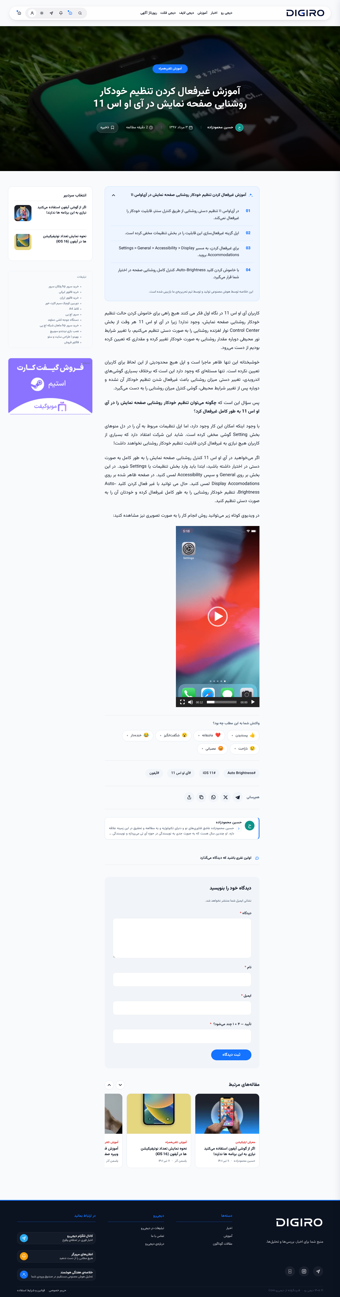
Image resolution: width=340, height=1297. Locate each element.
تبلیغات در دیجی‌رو (152, 1228)
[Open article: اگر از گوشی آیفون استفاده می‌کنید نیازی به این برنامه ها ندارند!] (22, 213)
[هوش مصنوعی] (70, 13)
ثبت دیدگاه (231, 1055)
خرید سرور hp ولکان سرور (64, 287)
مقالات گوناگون (222, 1243)
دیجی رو (226, 13)
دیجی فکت (168, 13)
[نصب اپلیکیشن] (290, 1271)
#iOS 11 (209, 773)
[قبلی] (120, 1084)
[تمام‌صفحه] (182, 702)
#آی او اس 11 (181, 773)
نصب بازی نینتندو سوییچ (64, 331)
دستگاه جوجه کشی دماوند (63, 320)
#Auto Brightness (241, 773)
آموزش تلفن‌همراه (170, 68)
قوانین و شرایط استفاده (31, 1290)
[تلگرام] (318, 1271)
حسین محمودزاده (220, 127)
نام (248, 967)
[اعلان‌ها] (61, 13)
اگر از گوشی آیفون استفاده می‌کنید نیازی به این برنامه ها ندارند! (61, 210)
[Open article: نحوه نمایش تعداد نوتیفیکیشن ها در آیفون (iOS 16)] (22, 242)
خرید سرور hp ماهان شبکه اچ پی (59, 325)
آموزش (202, 13)
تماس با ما (157, 1236)
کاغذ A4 (74, 309)
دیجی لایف (186, 13)
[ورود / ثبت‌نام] (32, 13)
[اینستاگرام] (304, 1271)
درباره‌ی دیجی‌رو (154, 1243)
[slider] (222, 702)
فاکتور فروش (71, 342)
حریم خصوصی (57, 1290)
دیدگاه (245, 913)
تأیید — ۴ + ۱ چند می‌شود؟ (230, 1024)
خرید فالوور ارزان (69, 298)
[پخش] (252, 702)
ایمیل (246, 996)
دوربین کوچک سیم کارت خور (62, 303)
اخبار (214, 13)
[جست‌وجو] (80, 13)
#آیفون (154, 773)
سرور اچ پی (72, 314)
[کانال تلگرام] (51, 13)
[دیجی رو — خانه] (305, 13)
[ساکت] (190, 702)
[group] (182, 1131)
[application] (217, 616)
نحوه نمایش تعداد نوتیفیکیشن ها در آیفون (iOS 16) (64, 239)
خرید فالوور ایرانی (69, 292)
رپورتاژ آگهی (148, 13)
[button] (218, 616)
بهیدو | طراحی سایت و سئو (63, 337)
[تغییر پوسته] (42, 13)
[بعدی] (109, 1084)
